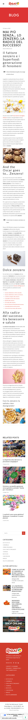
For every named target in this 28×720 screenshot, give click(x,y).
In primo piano (20, 580)
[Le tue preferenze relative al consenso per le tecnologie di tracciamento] (25, 717)
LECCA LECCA (6, 542)
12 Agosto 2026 (6, 464)
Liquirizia (14, 595)
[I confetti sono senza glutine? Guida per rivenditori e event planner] (14, 503)
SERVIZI (5, 558)
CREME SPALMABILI (8, 547)
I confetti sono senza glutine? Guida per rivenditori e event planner (13, 516)
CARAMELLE (6, 545)
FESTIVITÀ (5, 554)
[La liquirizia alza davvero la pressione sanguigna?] (14, 448)
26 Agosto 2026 (15, 579)
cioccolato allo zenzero (10, 302)
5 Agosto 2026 (15, 611)
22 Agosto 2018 (6, 28)
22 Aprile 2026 (6, 520)
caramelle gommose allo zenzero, (12, 306)
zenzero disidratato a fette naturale (13, 292)
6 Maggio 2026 (6, 492)
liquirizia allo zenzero (9, 300)
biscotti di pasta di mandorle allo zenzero (14, 304)
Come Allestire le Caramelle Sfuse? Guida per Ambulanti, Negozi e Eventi (18, 573)
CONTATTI (9, 666)
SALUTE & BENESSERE (8, 560)
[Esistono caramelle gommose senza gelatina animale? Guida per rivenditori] (14, 475)
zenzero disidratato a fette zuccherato (14, 294)
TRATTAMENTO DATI (11, 670)
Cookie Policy (16, 710)
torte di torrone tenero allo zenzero (13, 308)
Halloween (14, 613)
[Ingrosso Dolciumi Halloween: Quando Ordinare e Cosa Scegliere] (7, 603)
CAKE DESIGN (6, 556)
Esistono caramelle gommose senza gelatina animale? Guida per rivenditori (13, 488)
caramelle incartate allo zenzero (12, 298)
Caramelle (14, 580)
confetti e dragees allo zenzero (12, 296)
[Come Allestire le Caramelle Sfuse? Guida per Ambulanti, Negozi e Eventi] (7, 572)
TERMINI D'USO (17, 668)
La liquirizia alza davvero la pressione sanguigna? (12, 460)
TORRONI (5, 551)
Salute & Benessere (7, 48)
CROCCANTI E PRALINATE (9, 549)
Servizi (13, 582)
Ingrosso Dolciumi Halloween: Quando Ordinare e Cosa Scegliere (18, 605)
